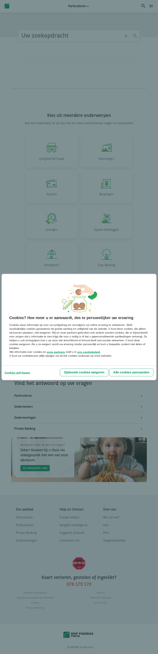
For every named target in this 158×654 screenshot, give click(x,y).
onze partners (56, 352)
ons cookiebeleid (88, 352)
